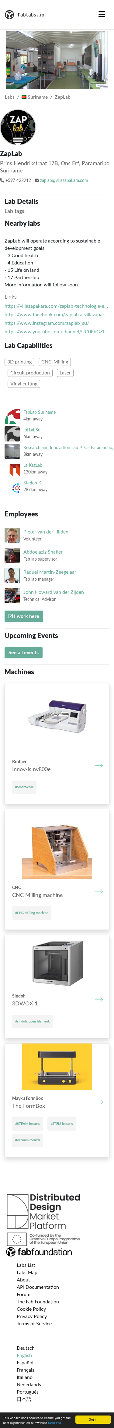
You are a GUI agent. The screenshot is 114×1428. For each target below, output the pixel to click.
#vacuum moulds (27, 1140)
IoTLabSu (31, 430)
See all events (24, 652)
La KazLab (32, 465)
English (24, 1355)
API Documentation (38, 1287)
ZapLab (63, 97)
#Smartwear (24, 787)
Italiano (25, 1377)
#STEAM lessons (27, 1123)
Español (25, 1362)
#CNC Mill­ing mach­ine (31, 913)
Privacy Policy (32, 1316)
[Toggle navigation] (102, 14)
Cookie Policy (31, 1309)
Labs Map (27, 1272)
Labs (10, 97)
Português (28, 1392)
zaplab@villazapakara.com (64, 181)
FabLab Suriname (39, 412)
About (23, 1279)
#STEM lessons (61, 1123)
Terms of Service (34, 1323)
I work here (26, 616)
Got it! (93, 1419)
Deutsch (26, 1348)
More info (54, 1422)
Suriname (37, 97)
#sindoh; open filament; (32, 1021)
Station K (32, 483)
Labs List (26, 1265)
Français (25, 1370)
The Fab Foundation (38, 1301)
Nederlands (29, 1384)
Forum (23, 1294)
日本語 (24, 1399)
